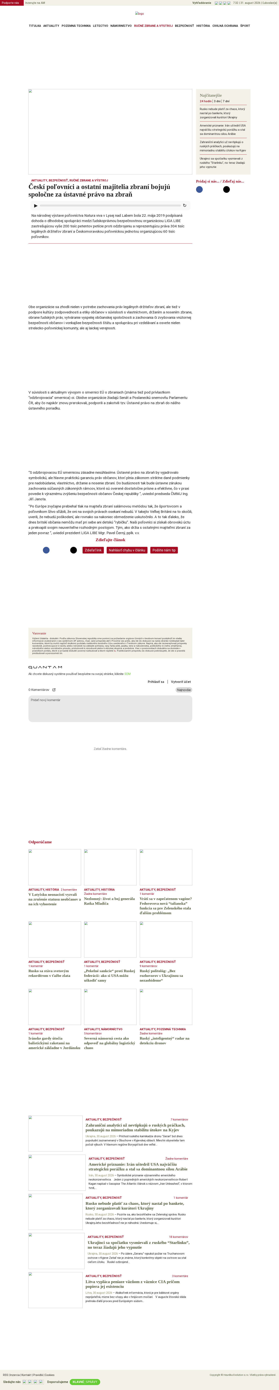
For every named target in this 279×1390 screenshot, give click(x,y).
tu (115, 651)
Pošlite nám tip (164, 550)
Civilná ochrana (225, 26)
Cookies (49, 1375)
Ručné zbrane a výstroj (153, 26)
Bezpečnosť (184, 26)
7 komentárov (179, 1119)
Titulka (35, 26)
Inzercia (14, 1375)
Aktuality (51, 26)
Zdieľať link (93, 550)
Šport (245, 26)
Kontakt (25, 1375)
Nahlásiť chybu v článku (127, 550)
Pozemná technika (76, 26)
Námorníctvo (121, 26)
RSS (5, 1375)
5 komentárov (93, 1033)
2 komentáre (69, 889)
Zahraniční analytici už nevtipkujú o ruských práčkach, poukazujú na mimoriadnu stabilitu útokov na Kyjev (223, 146)
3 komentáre (180, 1276)
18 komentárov (178, 1237)
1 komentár (147, 894)
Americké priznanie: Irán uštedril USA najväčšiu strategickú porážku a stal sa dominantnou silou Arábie (223, 130)
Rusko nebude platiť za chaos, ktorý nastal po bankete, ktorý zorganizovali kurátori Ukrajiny (222, 113)
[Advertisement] (139, 59)
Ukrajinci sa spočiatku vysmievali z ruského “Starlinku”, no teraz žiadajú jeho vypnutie (222, 163)
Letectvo (100, 26)
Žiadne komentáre (95, 894)
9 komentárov (148, 966)
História (203, 26)
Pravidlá (37, 1375)
